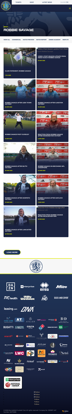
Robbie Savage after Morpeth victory (17, 198)
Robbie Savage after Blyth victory (16, 166)
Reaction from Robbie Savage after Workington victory (50, 135)
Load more (12, 252)
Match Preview (28, 39)
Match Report (41, 39)
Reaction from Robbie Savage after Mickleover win (50, 215)
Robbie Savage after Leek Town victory (18, 103)
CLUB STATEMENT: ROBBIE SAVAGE (18, 71)
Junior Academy (54, 39)
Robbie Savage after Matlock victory (50, 198)
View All (7, 39)
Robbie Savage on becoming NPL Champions (51, 166)
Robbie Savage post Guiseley (17, 134)
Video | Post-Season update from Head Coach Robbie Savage (52, 57)
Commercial (16, 39)
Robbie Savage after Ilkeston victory (50, 103)
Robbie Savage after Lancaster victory (18, 230)
